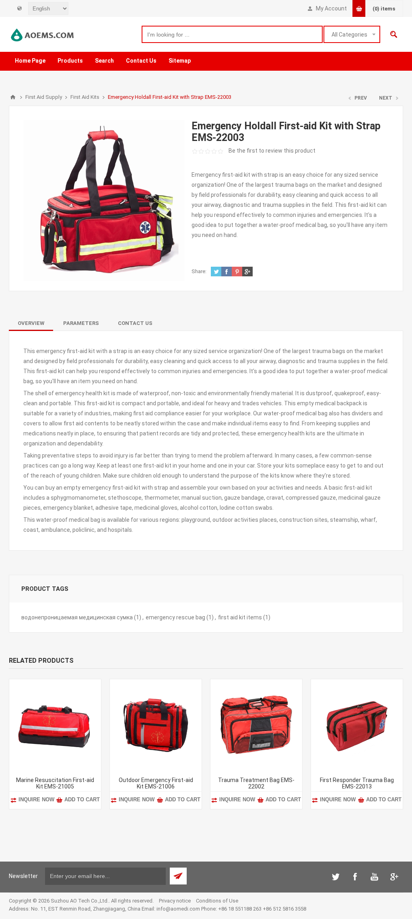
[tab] (31, 323)
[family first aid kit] (156, 725)
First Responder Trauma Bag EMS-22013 (357, 783)
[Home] (13, 97)
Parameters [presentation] (81, 323)
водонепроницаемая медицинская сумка (77, 617)
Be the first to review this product (272, 150)
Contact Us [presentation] (135, 323)
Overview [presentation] (31, 323)
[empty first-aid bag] (256, 725)
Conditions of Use (217, 901)
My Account (331, 8)
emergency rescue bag (175, 617)
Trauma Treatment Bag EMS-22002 (256, 783)
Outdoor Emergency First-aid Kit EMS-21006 (156, 783)
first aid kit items (240, 617)
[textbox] (232, 34)
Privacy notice (175, 901)
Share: (199, 271)
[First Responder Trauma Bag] (357, 725)
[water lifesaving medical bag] (55, 725)
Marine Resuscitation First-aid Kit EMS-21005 (55, 783)
